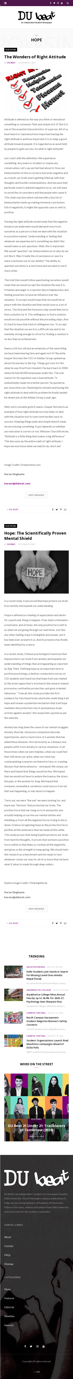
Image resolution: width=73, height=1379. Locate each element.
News (7, 1289)
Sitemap (8, 1263)
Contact (8, 1245)
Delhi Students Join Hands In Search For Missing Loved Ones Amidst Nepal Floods (47, 975)
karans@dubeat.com (17, 483)
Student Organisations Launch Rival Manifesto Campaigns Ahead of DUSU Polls (47, 1044)
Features (36, 1119)
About (7, 1236)
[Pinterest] (61, 509)
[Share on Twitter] (57, 509)
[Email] (65, 509)
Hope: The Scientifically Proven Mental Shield (35, 535)
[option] (36, 1107)
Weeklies (9, 1316)
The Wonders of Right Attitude (35, 56)
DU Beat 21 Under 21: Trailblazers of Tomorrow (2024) (36, 1127)
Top (37, 1372)
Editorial (9, 1307)
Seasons (9, 1325)
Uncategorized (35, 967)
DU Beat (11, 63)
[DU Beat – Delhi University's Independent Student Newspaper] (36, 17)
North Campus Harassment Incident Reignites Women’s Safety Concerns (46, 1021)
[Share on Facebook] (52, 509)
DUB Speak (10, 49)
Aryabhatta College (38, 990)
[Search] (68, 3)
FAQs (7, 1254)
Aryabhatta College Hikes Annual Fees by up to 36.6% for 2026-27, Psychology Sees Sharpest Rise (45, 998)
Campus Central (36, 1013)
